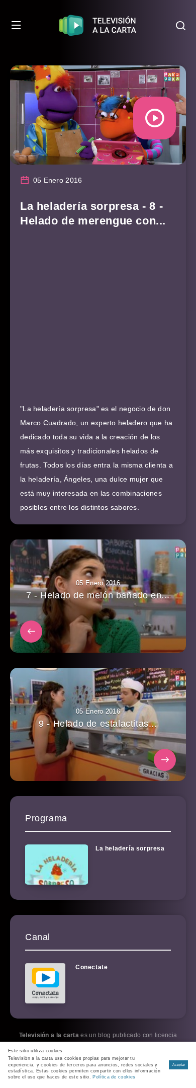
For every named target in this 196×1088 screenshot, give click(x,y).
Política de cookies (113, 1076)
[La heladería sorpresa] (56, 864)
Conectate (91, 967)
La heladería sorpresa (130, 848)
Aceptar (178, 1064)
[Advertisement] (98, 320)
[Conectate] (45, 983)
